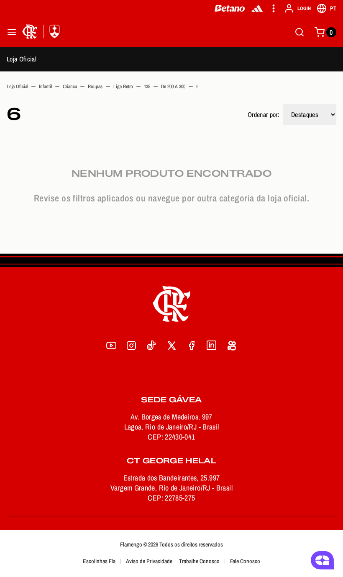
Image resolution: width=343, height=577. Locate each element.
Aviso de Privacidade (149, 561)
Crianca (70, 86)
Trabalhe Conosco (199, 561)
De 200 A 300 (173, 86)
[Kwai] (231, 345)
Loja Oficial (21, 59)
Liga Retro (123, 86)
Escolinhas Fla (99, 561)
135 (147, 86)
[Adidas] (257, 8)
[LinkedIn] (211, 345)
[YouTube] (111, 345)
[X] (171, 345)
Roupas (95, 86)
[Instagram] (131, 345)
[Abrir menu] (12, 32)
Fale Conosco (245, 561)
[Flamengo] (43, 32)
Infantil (45, 86)
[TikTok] (151, 345)
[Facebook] (191, 345)
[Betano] (230, 8)
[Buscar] (299, 32)
